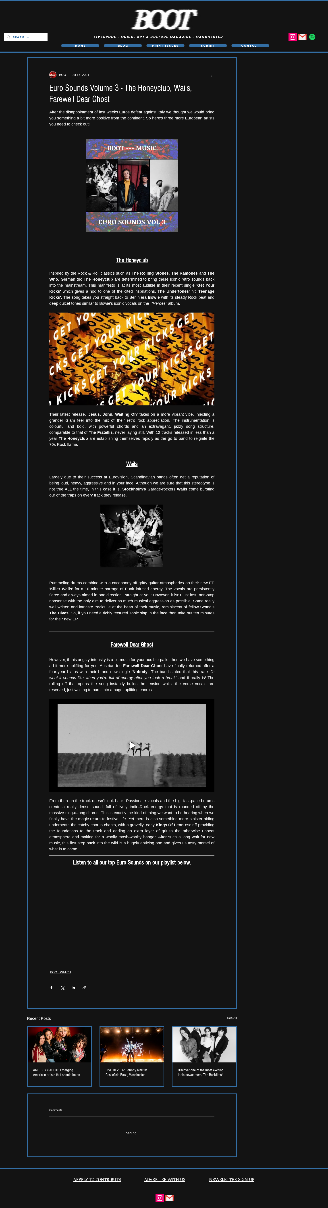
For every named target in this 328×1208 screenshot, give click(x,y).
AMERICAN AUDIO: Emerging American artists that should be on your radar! (56, 1072)
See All (232, 1017)
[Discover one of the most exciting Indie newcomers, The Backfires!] (204, 1044)
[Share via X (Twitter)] (62, 987)
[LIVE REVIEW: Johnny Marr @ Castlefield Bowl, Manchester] (132, 1044)
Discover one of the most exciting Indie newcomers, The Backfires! (201, 1072)
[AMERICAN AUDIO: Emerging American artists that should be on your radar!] (59, 1044)
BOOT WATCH (60, 972)
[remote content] (131, 909)
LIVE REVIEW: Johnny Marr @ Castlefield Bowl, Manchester (126, 1072)
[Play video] (131, 359)
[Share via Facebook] (51, 987)
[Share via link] (84, 987)
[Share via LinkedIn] (73, 987)
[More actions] (211, 74)
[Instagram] (293, 37)
